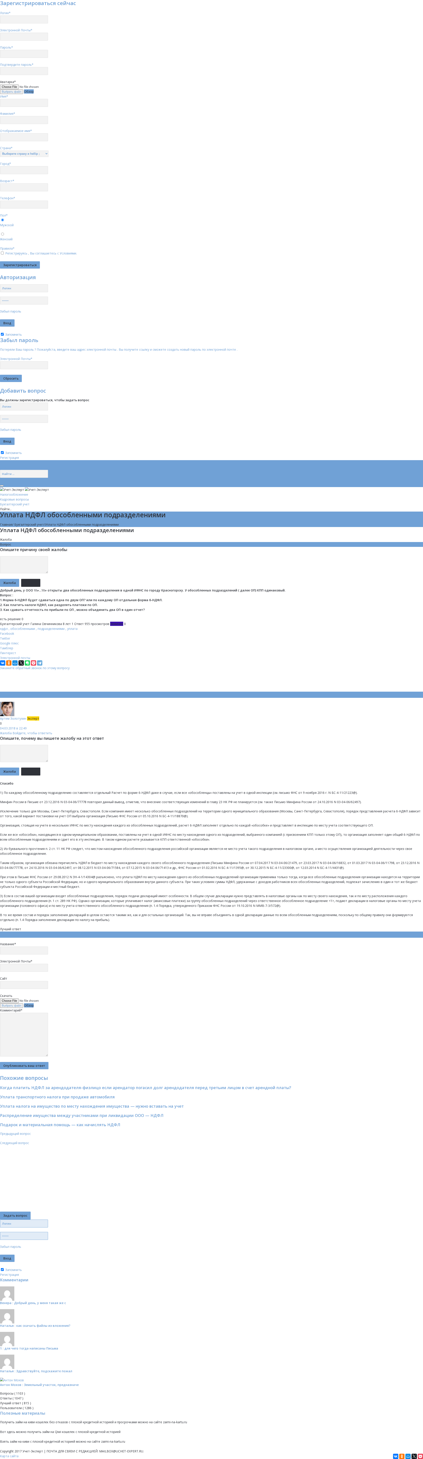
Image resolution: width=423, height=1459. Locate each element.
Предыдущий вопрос (15, 1133)
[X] (21, 663)
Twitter (5, 638)
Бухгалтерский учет (15, 504)
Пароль (6, 47)
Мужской (7, 225)
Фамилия (7, 113)
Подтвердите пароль (16, 64)
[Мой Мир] (15, 663)
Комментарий (11, 1010)
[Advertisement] (80, 680)
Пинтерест (8, 653)
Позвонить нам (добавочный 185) (25, 467)
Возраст (7, 181)
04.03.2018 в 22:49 (13, 728)
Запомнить (13, 334)
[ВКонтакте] (2, 663)
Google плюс (9, 643)
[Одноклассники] (8, 663)
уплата (72, 629)
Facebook (7, 633)
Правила (7, 248)
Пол (4, 215)
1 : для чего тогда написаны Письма (29, 1348)
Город (5, 164)
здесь (11, 1432)
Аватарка (8, 82)
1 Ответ (78, 624)
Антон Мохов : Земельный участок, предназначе (39, 1385)
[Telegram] (39, 663)
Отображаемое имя (16, 131)
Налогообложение (14, 494)
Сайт (3, 978)
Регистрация (9, 458)
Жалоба (6, 539)
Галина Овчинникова (46, 624)
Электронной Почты (16, 30)
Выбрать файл (11, 91)
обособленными (22, 629)
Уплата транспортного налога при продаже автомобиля (57, 1096)
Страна (6, 148)
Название (8, 944)
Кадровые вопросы (14, 499)
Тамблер (6, 648)
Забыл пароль (10, 311)
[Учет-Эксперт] (24, 489)
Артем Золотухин (13, 718)
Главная (6, 524)
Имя (4, 96)
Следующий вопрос (14, 1143)
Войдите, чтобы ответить (32, 733)
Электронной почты (15, 658)
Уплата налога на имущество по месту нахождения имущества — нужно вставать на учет (92, 1106)
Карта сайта (9, 1456)
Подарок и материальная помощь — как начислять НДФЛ (60, 1124)
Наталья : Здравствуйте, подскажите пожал (36, 1371)
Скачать (6, 996)
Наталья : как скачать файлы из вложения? (35, 1325)
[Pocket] (33, 663)
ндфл (4, 629)
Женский (6, 239)
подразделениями (51, 629)
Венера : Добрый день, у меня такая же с (33, 1303)
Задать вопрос (15, 1215)
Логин (5, 13)
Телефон (7, 198)
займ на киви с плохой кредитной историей (42, 1441)
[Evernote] (27, 663)
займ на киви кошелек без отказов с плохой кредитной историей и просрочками (76, 1422)
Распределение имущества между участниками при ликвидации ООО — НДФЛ (81, 1115)
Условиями (68, 253)
